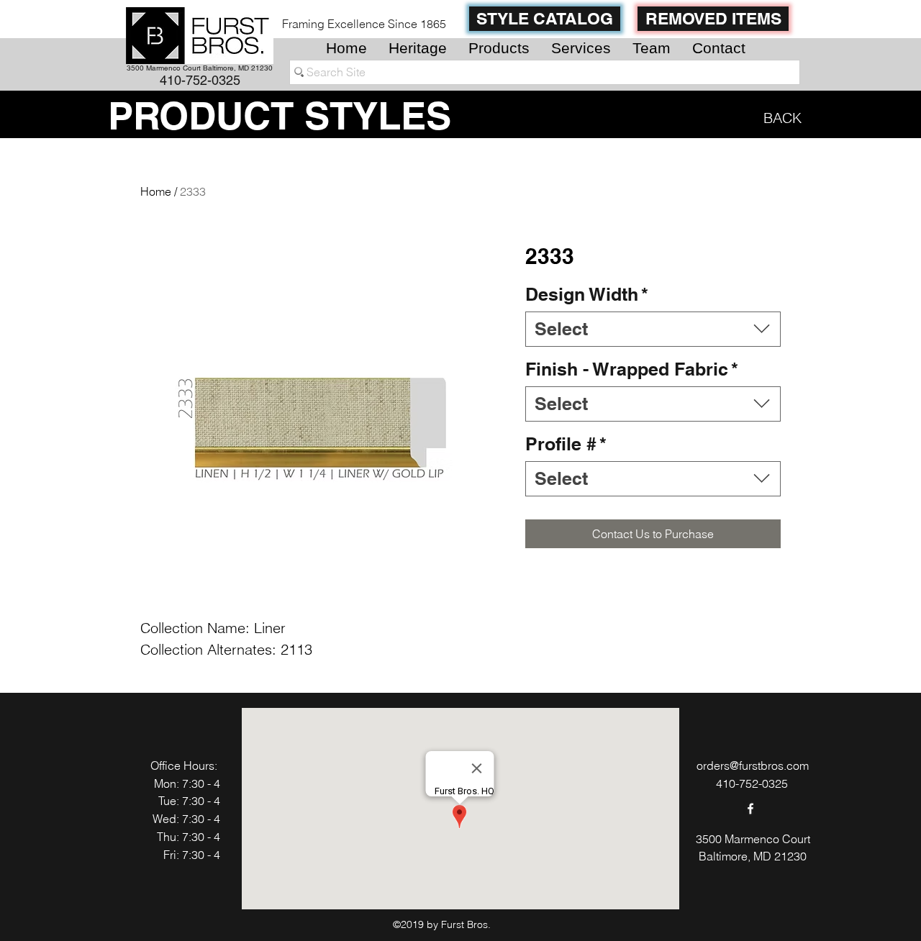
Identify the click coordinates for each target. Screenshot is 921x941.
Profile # (566, 444)
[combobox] (653, 329)
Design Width (586, 294)
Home (155, 191)
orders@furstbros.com (753, 765)
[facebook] (750, 808)
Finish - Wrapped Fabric (631, 369)
